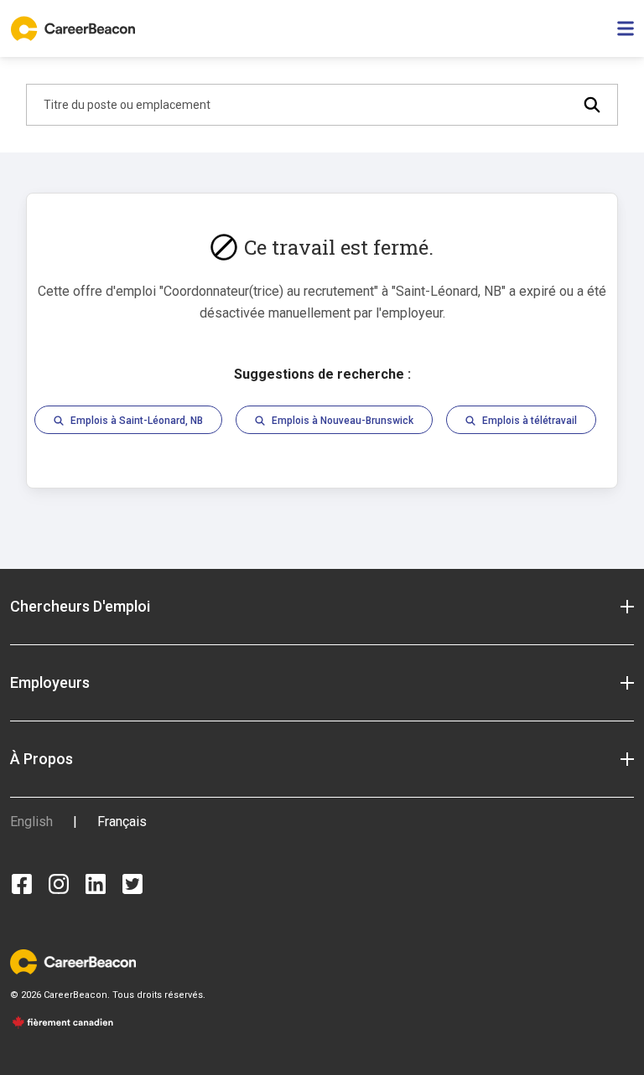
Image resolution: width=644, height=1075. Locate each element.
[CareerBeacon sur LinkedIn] (95, 884)
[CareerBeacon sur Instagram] (58, 884)
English (31, 822)
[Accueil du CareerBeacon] (74, 28)
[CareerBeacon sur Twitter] (132, 884)
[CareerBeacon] (73, 961)
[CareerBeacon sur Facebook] (22, 884)
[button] (322, 606)
